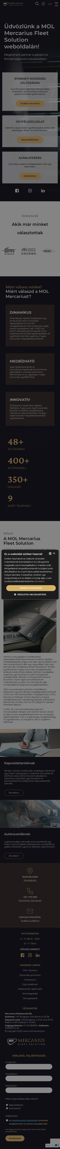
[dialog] (30, 574)
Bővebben (40, 581)
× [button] (54, 553)
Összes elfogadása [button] (31, 588)
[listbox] (50, 553)
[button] (30, 594)
